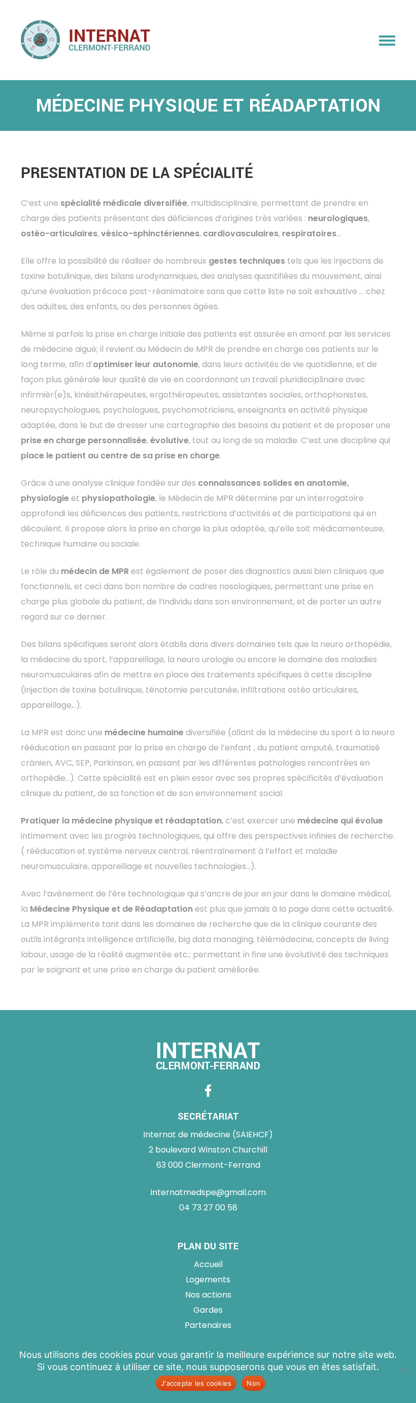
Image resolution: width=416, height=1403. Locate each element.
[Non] (403, 1370)
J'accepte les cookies (196, 1383)
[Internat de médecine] (85, 40)
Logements (208, 1279)
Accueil (208, 1264)
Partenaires (208, 1325)
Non (253, 1383)
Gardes (208, 1310)
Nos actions (208, 1295)
